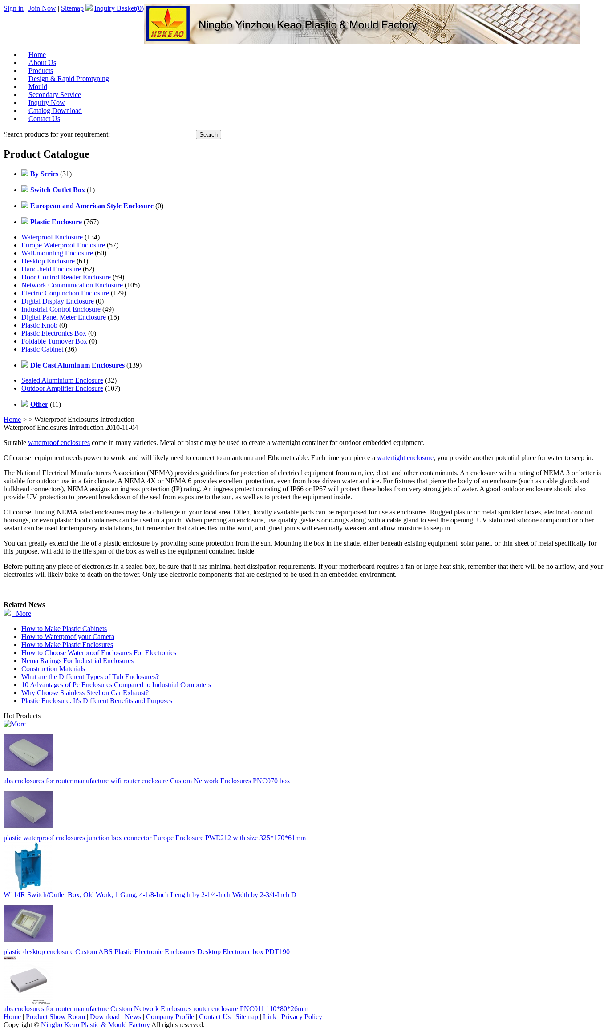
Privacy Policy (301, 1016)
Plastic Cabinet (42, 349)
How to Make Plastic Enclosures (67, 644)
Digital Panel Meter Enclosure (63, 317)
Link (269, 1016)
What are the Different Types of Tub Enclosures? (90, 676)
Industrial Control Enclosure (61, 309)
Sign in (14, 8)
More (21, 613)
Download (105, 1016)
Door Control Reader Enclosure (66, 277)
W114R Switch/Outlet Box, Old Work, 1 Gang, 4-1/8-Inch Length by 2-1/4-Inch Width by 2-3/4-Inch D (150, 894)
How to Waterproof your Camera (67, 636)
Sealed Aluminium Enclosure (62, 380)
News (133, 1016)
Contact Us (44, 118)
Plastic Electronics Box (53, 333)
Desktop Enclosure (48, 261)
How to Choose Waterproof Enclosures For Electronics (98, 652)
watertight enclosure (405, 457)
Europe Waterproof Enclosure (63, 245)
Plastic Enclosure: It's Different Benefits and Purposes (96, 700)
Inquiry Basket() (119, 8)
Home (12, 419)
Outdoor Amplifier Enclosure (62, 388)
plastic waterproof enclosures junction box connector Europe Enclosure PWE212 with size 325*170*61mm (155, 838)
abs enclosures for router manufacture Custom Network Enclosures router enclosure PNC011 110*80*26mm (156, 1008)
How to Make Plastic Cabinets (64, 628)
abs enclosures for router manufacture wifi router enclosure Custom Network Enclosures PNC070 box (147, 781)
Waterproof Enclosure (52, 237)
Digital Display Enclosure (57, 301)
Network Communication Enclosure (72, 285)
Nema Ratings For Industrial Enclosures (77, 660)
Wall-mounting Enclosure (57, 253)
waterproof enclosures (59, 442)
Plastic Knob (39, 325)
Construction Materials (53, 668)
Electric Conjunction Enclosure (65, 293)
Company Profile (170, 1016)
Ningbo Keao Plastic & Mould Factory (95, 1024)
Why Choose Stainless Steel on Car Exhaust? (85, 692)
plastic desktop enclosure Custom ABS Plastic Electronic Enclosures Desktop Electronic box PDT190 (147, 951)
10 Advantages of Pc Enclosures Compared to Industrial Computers (116, 684)
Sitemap (72, 8)
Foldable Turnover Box (54, 341)
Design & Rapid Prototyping (68, 78)
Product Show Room (55, 1016)
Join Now (42, 8)
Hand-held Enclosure (51, 269)
